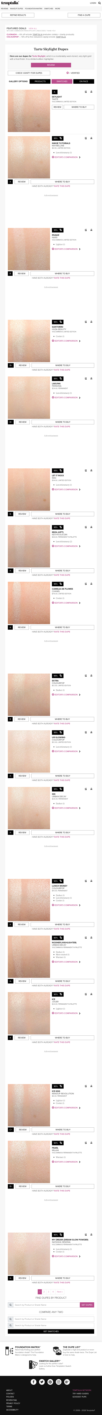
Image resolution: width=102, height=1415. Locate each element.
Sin (53, 794)
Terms (9, 1406)
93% (56, 881)
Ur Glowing (58, 737)
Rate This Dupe (62, 186)
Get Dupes (87, 1305)
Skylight (57, 97)
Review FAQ (11, 1400)
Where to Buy (79, 107)
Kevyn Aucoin (59, 534)
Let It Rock (58, 475)
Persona (56, 386)
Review (51, 65)
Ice (53, 999)
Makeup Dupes (16, 9)
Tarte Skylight (38, 56)
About (9, 1390)
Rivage (55, 235)
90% (56, 938)
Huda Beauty (59, 329)
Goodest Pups (79, 1397)
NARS (54, 237)
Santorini (57, 327)
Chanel (56, 591)
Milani (55, 1150)
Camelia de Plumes (62, 589)
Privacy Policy (13, 1403)
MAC (54, 478)
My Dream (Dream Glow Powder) (70, 1239)
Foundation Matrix (33, 9)
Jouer (55, 1001)
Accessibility (12, 1410)
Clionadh (12, 34)
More (57, 9)
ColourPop (13, 37)
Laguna (56, 383)
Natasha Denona (61, 1242)
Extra (55, 680)
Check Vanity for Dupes (29, 73)
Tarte (55, 99)
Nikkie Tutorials (61, 143)
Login (93, 3)
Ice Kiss (56, 1091)
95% (56, 138)
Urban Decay (59, 796)
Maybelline (58, 145)
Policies (10, 1397)
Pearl (55, 1148)
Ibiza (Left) (58, 532)
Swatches (48, 9)
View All (33, 28)
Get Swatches (51, 1331)
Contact (10, 1394)
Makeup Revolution (63, 1093)
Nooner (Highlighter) (64, 942)
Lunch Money (59, 886)
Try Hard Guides (81, 1394)
